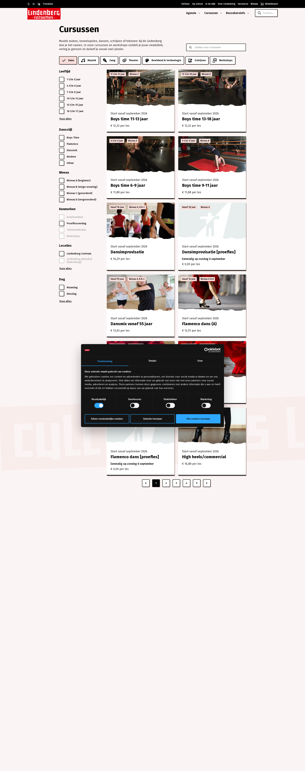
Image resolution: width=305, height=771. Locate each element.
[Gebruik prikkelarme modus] (34, 4)
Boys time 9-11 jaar (200, 185)
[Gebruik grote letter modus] (29, 4)
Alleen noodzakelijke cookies (107, 418)
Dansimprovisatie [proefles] (208, 252)
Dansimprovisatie (127, 252)
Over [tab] (200, 360)
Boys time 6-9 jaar (128, 185)
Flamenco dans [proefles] (135, 456)
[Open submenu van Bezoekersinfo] (247, 13)
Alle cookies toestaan (198, 418)
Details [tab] (152, 360)
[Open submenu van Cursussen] (220, 13)
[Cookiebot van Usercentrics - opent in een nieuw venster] (206, 350)
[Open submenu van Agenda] (199, 13)
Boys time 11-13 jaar (129, 119)
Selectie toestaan (152, 418)
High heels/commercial (204, 456)
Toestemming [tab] (104, 361)
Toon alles (65, 118)
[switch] (134, 405)
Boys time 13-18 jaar (201, 119)
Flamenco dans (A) (199, 323)
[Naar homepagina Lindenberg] (51, 13)
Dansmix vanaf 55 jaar (131, 323)
